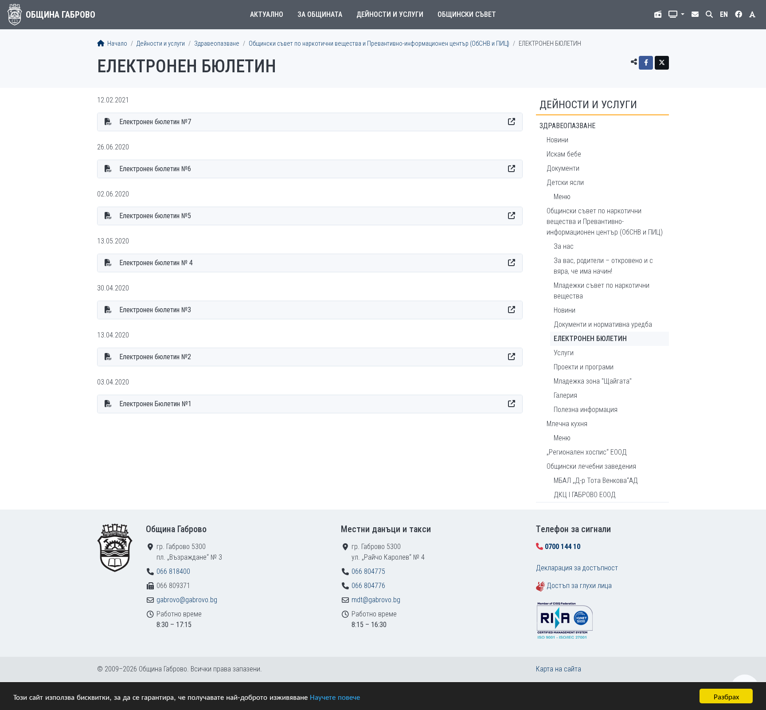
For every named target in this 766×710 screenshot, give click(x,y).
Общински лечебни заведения (591, 466)
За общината (319, 14)
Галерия (565, 395)
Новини (557, 140)
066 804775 (368, 571)
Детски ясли (565, 182)
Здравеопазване (216, 43)
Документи (563, 168)
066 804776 (368, 585)
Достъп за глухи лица (579, 585)
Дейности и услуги (389, 14)
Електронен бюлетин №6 (155, 169)
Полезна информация (585, 409)
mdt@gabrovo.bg (376, 600)
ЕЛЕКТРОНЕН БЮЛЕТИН (590, 338)
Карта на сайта (558, 669)
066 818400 (173, 571)
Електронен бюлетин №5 (155, 216)
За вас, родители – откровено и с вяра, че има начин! (603, 265)
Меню (562, 196)
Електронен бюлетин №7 (155, 122)
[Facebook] (646, 63)
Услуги (564, 353)
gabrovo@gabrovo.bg (186, 600)
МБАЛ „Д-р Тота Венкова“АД (596, 480)
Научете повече (335, 696)
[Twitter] (662, 63)
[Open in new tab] (511, 122)
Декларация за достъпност (577, 568)
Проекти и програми (584, 367)
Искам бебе (564, 154)
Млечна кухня (567, 424)
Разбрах (726, 696)
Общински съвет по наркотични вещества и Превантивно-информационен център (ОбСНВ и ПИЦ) (379, 43)
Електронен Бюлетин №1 (155, 404)
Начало (116, 43)
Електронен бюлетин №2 (155, 357)
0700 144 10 (562, 546)
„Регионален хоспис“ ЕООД (587, 452)
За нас (564, 246)
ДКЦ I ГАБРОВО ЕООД (585, 494)
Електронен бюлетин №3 (155, 310)
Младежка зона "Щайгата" (593, 381)
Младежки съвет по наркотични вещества (601, 290)
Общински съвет (467, 14)
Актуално (266, 14)
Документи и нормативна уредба (603, 324)
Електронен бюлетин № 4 (156, 263)
